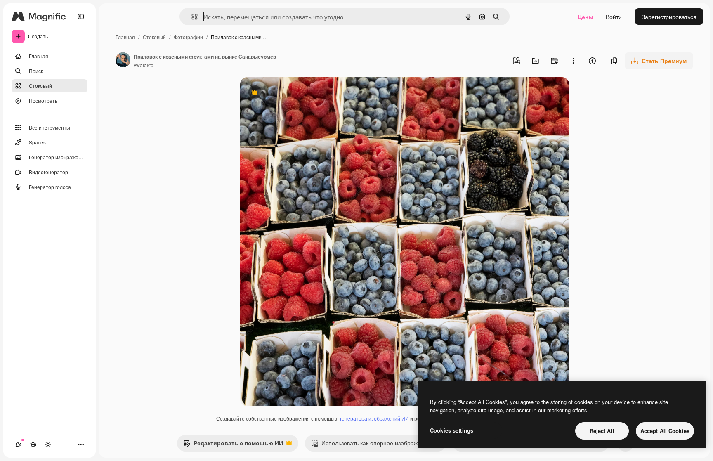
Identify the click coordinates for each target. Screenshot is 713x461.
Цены (585, 16)
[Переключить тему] (47, 444)
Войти (614, 16)
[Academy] (33, 444)
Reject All (602, 431)
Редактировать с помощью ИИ (233, 445)
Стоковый (154, 36)
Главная (125, 36)
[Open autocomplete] (191, 17)
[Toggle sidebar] (80, 16)
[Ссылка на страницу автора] (123, 60)
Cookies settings (451, 430)
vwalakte (143, 65)
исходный (295, 93)
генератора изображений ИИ (374, 418)
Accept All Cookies (664, 431)
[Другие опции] (573, 60)
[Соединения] (18, 444)
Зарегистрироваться (669, 16)
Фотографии (188, 36)
